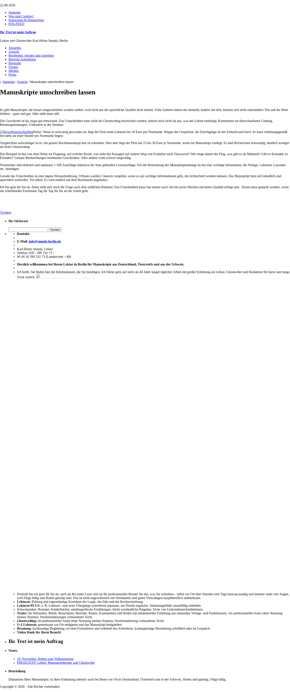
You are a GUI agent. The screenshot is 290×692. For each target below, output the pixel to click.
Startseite (14, 12)
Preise (12, 74)
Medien (13, 71)
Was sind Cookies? (21, 16)
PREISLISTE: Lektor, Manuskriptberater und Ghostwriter (56, 662)
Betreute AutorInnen (22, 59)
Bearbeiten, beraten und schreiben (31, 55)
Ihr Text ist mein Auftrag (18, 32)
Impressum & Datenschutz (26, 20)
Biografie (14, 63)
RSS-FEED (16, 24)
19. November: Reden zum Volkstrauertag (45, 659)
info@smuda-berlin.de (45, 241)
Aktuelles (14, 48)
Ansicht (13, 51)
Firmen (13, 67)
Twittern (5, 212)
